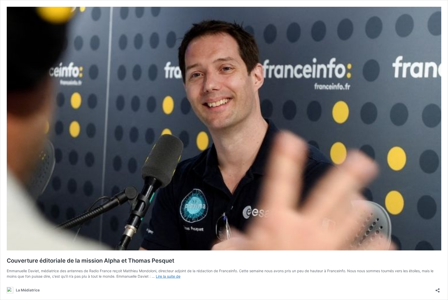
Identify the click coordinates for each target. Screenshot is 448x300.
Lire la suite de (168, 276)
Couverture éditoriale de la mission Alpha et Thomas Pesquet (90, 260)
